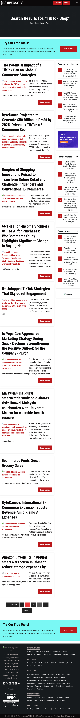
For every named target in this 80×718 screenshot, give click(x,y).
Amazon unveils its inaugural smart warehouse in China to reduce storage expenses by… (25, 562)
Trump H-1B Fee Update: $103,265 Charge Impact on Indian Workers (70, 239)
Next (27, 610)
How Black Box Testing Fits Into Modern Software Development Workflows (70, 178)
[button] (72, 3)
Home (31, 23)
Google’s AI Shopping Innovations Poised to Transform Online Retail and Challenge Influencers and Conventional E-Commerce (23, 179)
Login (66, 3)
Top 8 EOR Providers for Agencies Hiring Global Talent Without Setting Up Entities (70, 96)
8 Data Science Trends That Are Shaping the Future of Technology (70, 165)
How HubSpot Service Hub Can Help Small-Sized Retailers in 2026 (70, 84)
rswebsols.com (11, 700)
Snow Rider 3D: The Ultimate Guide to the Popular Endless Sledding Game (70, 190)
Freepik (73, 716)
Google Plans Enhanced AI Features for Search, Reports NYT (70, 261)
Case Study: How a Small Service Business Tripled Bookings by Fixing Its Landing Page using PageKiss (70, 204)
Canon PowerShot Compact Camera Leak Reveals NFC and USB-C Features (70, 282)
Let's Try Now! (68, 49)
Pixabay (63, 716)
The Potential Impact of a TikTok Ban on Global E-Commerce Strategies (21, 70)
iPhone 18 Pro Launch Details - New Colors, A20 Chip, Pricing (70, 271)
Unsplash (57, 716)
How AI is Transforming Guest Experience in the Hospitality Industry (70, 72)
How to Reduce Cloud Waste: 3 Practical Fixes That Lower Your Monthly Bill (70, 218)
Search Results (40, 23)
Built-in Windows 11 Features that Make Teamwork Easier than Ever (70, 108)
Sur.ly (14, 705)
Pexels (68, 716)
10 (46, 604)
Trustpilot (11, 689)
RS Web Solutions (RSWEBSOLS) (25, 716)
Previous (12, 604)
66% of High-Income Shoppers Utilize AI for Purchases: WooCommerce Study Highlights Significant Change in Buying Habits (25, 236)
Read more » (45, 102)
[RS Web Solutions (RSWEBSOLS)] (12, 3)
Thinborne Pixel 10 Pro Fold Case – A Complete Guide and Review (70, 119)
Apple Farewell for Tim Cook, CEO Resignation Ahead (70, 250)
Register (58, 3)
